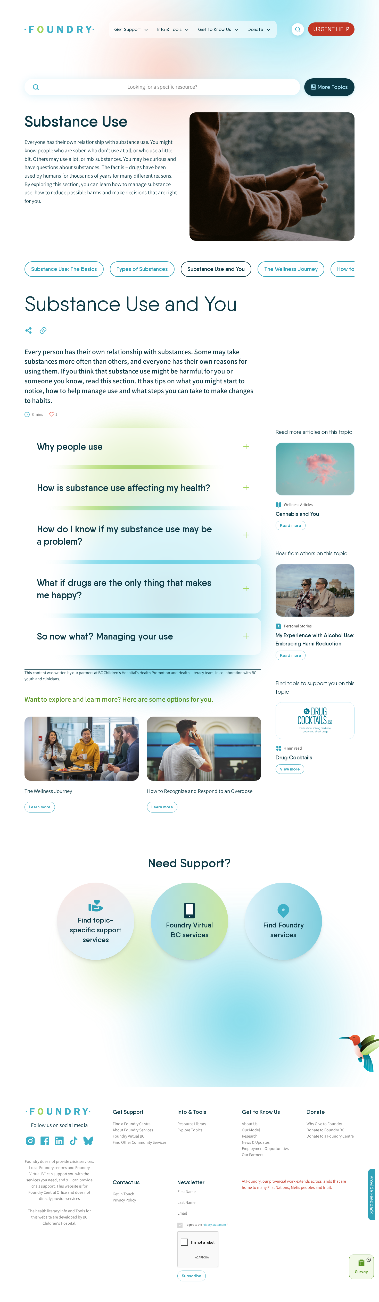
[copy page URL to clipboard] (43, 330)
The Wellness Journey (291, 269)
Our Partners (252, 1154)
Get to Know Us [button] (214, 29)
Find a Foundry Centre (132, 1123)
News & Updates (256, 1142)
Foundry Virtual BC (128, 1136)
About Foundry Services (133, 1130)
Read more (290, 525)
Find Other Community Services (140, 1142)
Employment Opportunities (265, 1148)
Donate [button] (255, 29)
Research (250, 1136)
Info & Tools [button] (169, 29)
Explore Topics (189, 1130)
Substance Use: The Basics (64, 269)
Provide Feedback (372, 1194)
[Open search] (298, 29)
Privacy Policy (124, 1200)
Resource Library (191, 1123)
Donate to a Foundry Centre (330, 1136)
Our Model (251, 1130)
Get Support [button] (127, 29)
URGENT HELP (331, 29)
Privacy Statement (214, 1224)
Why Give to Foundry (324, 1123)
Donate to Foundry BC (325, 1130)
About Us (250, 1123)
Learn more (40, 807)
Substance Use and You (216, 269)
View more (290, 769)
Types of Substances (142, 269)
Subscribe (191, 1275)
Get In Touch (123, 1194)
